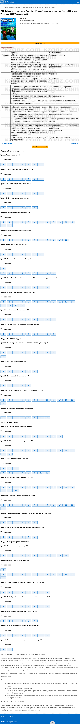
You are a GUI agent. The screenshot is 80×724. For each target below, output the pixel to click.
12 (72, 222)
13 (3, 226)
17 (16, 305)
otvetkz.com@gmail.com (9, 722)
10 (60, 222)
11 (66, 222)
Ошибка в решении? (40, 147)
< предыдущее (6, 143)
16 (10, 305)
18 (22, 305)
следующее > (74, 143)
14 (10, 226)
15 (3, 305)
